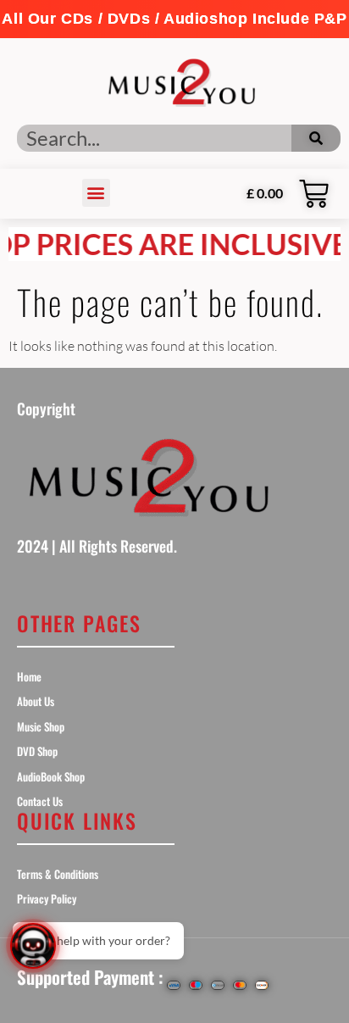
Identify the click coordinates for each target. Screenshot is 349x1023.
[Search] (316, 138)
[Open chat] (33, 946)
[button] (174, 19)
